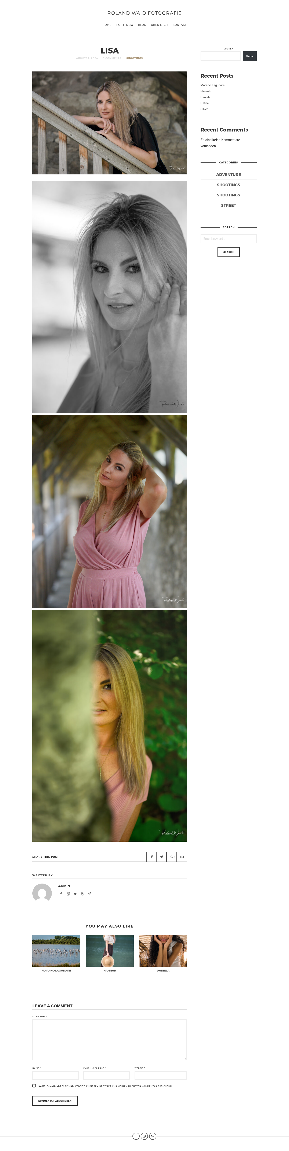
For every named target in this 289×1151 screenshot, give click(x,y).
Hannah (206, 91)
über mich (159, 24)
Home (106, 24)
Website (140, 1068)
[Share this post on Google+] (171, 857)
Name (36, 1068)
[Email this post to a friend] (181, 857)
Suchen (229, 49)
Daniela (206, 97)
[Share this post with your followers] (161, 857)
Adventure (228, 174)
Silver (204, 109)
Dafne (205, 103)
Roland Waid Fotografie (144, 13)
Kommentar (40, 1016)
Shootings (134, 58)
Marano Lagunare (213, 85)
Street (228, 205)
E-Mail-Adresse (94, 1068)
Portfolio (124, 24)
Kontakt (180, 24)
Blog (142, 24)
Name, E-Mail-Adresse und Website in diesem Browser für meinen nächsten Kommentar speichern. (106, 1086)
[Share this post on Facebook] (151, 857)
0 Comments (112, 58)
